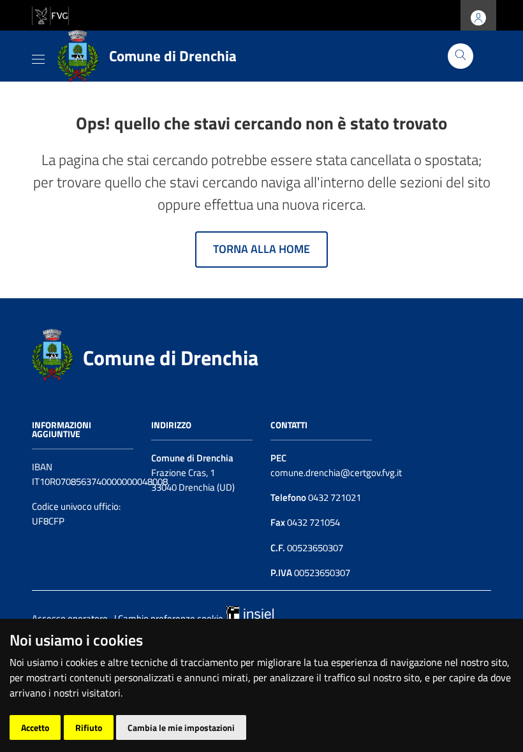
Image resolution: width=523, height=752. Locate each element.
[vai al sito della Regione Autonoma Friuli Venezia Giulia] (50, 14)
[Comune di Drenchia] (52, 353)
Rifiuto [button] (88, 727)
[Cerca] (460, 56)
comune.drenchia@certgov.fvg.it (336, 472)
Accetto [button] (35, 727)
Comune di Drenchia (170, 357)
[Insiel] (250, 611)
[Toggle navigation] (38, 57)
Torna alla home (261, 248)
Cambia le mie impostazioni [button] (181, 727)
